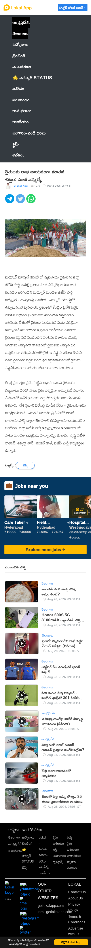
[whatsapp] (31, 201)
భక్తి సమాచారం (59, 852)
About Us (75, 898)
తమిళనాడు (15, 850)
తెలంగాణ (19, 33)
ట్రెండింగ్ (27, 843)
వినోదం (43, 855)
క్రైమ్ (55, 837)
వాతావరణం (74, 855)
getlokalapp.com (51, 906)
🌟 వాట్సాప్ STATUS (28, 855)
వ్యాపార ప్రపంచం (72, 865)
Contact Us (77, 892)
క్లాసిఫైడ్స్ (58, 862)
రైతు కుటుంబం (73, 846)
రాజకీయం (45, 873)
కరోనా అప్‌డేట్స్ (44, 864)
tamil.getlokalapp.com (55, 912)
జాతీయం (58, 843)
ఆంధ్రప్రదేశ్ (20, 22)
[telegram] (10, 201)
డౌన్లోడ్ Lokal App (71, 942)
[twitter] (21, 201)
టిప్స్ (24, 867)
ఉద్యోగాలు (28, 837)
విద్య (69, 837)
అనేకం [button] (17, 155)
